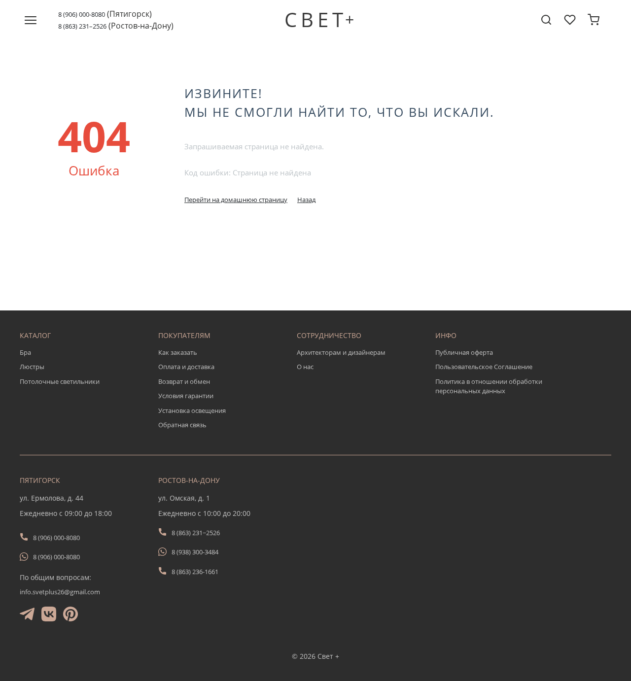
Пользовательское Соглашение (483, 366)
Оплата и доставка (186, 366)
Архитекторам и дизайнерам (341, 352)
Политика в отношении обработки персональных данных (488, 386)
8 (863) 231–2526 (82, 26)
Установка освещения (192, 410)
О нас (305, 366)
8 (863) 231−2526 (196, 532)
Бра (25, 352)
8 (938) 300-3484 (195, 551)
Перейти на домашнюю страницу (235, 199)
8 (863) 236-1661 (195, 571)
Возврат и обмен (184, 381)
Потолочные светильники (60, 381)
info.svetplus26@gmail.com (60, 591)
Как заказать (177, 352)
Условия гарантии (185, 395)
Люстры (32, 366)
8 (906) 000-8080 (81, 14)
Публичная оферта (464, 352)
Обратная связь (182, 424)
